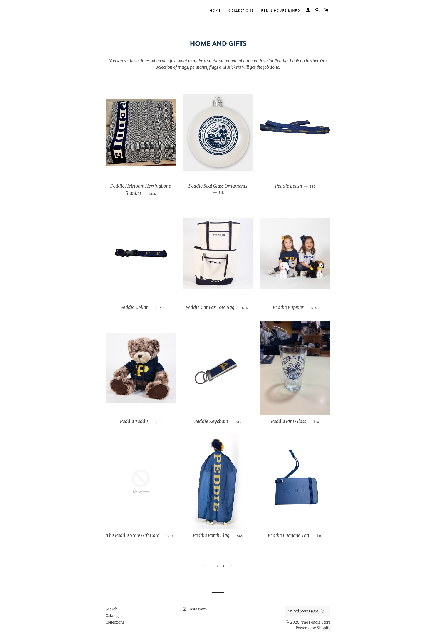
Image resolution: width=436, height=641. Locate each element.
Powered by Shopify (313, 628)
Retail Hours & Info (280, 10)
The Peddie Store (315, 622)
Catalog (112, 615)
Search (112, 609)
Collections (240, 10)
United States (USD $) (306, 611)
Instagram (197, 609)
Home (215, 10)
